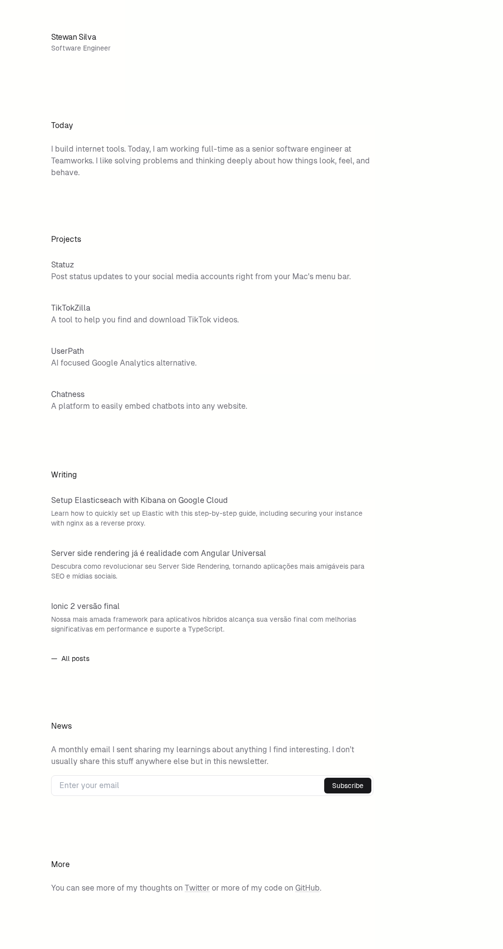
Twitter (197, 888)
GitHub (307, 888)
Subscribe (347, 786)
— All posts (70, 658)
